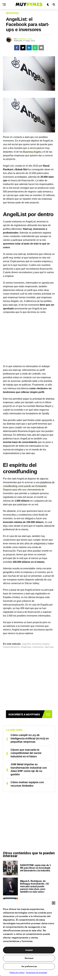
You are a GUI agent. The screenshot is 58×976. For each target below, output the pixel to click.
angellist (26, 644)
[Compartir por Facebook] (16, 47)
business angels (40, 644)
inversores (37, 647)
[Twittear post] (23, 47)
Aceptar (29, 950)
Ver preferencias (29, 966)
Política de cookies (17, 972)
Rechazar (29, 958)
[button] (53, 902)
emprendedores (11, 647)
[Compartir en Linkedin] (29, 47)
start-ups (49, 647)
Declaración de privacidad (36, 972)
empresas (26, 647)
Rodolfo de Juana (25, 39)
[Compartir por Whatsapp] (35, 47)
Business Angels (32, 152)
